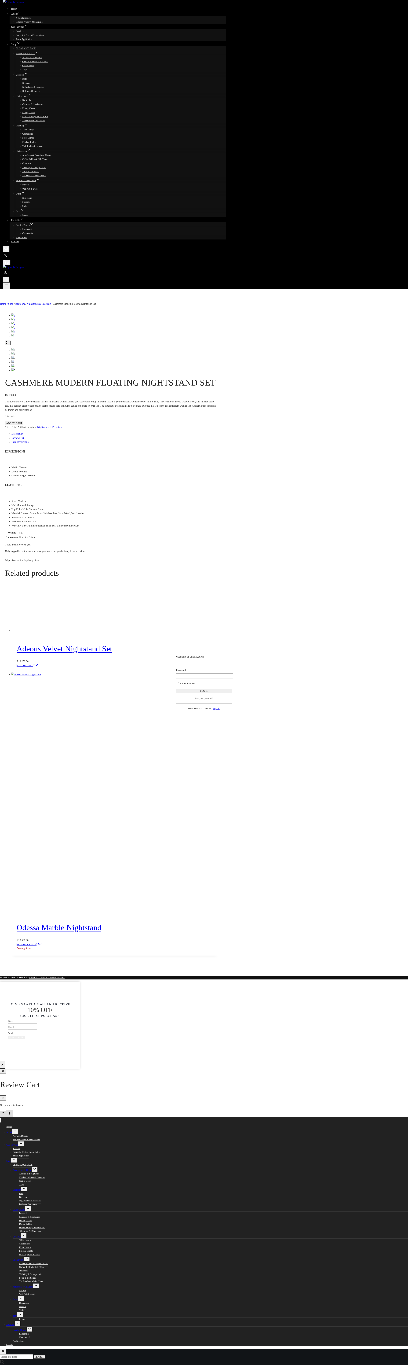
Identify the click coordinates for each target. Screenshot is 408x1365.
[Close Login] (3, 1071)
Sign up (216, 708)
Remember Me (187, 683)
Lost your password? (204, 698)
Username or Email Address (190, 656)
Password (181, 670)
